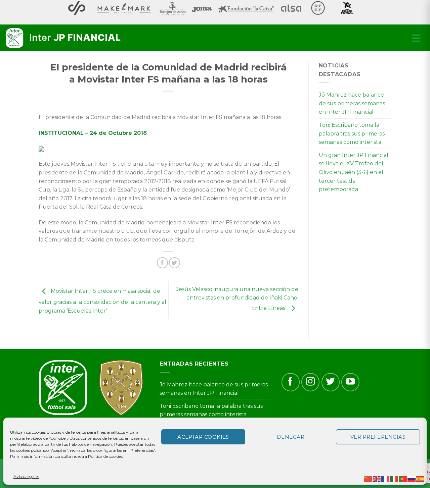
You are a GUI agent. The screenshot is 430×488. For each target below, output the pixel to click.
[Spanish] (420, 478)
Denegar (290, 437)
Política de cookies (105, 456)
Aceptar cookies (203, 437)
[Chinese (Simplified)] (368, 478)
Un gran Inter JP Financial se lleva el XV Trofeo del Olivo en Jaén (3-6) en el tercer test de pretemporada (353, 172)
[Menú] (416, 38)
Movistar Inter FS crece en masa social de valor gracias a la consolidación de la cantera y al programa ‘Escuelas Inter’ (102, 301)
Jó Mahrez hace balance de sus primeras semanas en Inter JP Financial (352, 103)
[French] (385, 478)
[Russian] (411, 478)
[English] (377, 478)
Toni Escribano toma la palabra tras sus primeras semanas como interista (352, 133)
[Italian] (394, 478)
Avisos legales (26, 476)
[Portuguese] (403, 478)
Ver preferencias (377, 437)
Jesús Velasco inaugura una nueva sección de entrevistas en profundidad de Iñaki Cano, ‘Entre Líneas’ (237, 299)
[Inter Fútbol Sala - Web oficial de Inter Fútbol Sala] (64, 38)
